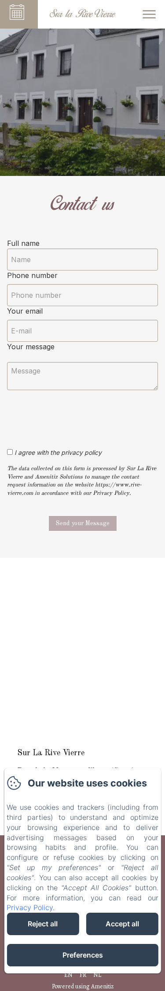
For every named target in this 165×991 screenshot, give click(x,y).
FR (83, 975)
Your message (31, 346)
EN (68, 975)
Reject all (43, 923)
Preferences (82, 955)
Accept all (122, 923)
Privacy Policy (30, 907)
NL (97, 975)
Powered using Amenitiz (83, 986)
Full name (23, 243)
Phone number (32, 275)
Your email (25, 311)
